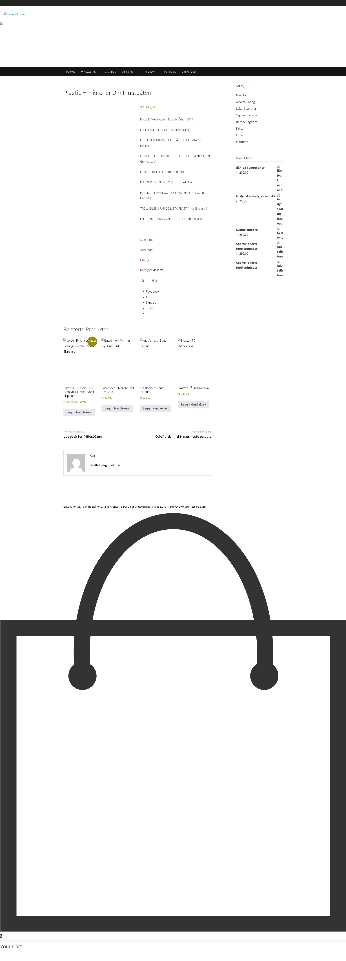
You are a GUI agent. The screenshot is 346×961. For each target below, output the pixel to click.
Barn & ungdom (246, 122)
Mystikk (241, 95)
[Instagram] (282, 3)
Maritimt (157, 270)
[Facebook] (280, 3)
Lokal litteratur (246, 108)
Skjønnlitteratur (246, 115)
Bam (203, 506)
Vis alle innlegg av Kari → (105, 465)
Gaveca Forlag (245, 102)
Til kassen (130, 3)
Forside (69, 3)
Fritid (239, 135)
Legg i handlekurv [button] (79, 412)
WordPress (189, 506)
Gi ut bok (101, 3)
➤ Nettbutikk (84, 3)
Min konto (115, 3)
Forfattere (145, 3)
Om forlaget (161, 3)
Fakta (239, 128)
